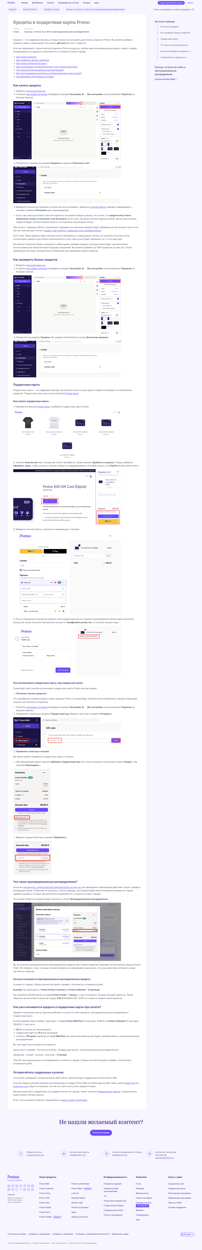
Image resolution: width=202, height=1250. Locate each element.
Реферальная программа (179, 1198)
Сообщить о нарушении (39, 1234)
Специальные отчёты (113, 1210)
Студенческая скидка (114, 1206)
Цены (97, 3)
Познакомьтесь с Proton (68, 3)
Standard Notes (78, 1198)
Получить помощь (101, 1133)
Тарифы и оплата (51, 9)
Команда (140, 1188)
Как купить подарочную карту (31, 63)
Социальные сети (176, 1184)
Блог (138, 1220)
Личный (24, 3)
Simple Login (77, 1203)
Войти (190, 3)
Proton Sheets (45, 1217)
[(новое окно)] (9, 1186)
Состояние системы (17, 1234)
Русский (187, 1234)
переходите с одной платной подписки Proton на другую (52, 887)
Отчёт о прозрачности (59, 1243)
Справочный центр (176, 1188)
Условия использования (40, 1243)
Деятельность (142, 1193)
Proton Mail (44, 1184)
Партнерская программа (179, 1193)
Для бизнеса (37, 3)
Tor (105, 1196)
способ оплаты (97, 207)
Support (12, 9)
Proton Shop (72, 393)
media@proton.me (77, 1155)
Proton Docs (44, 1212)
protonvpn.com (20, 1086)
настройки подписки (36, 94)
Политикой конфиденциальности (19, 1243)
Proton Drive (44, 1193)
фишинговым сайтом (109, 1091)
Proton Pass (44, 1203)
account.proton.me (36, 91)
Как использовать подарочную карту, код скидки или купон (46, 66)
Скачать (50, 3)
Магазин (140, 1210)
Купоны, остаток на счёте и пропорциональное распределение (95, 9)
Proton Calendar (46, 1188)
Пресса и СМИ (174, 1203)
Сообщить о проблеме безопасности (92, 1234)
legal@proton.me (119, 1155)
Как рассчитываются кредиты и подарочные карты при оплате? (49, 73)
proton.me (130, 1083)
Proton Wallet (45, 1207)
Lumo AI (75, 1193)
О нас (138, 1184)
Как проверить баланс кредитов (32, 60)
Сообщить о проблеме (62, 1234)
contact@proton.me (35, 1155)
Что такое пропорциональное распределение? (40, 70)
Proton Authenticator (80, 1184)
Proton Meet (76, 1188)
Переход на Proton (79, 1217)
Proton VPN (44, 1198)
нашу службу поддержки (74, 1100)
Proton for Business (80, 1207)
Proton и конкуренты (113, 1215)
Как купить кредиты (26, 56)
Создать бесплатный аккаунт (171, 3)
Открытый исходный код (115, 1201)
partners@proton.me (164, 1158)
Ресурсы (86, 3)
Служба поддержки (177, 1207)
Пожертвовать (142, 1215)
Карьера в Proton (144, 1203)
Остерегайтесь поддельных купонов (34, 76)
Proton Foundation (144, 1198)
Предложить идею (120, 1234)
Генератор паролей (112, 1184)
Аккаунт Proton (30, 9)
